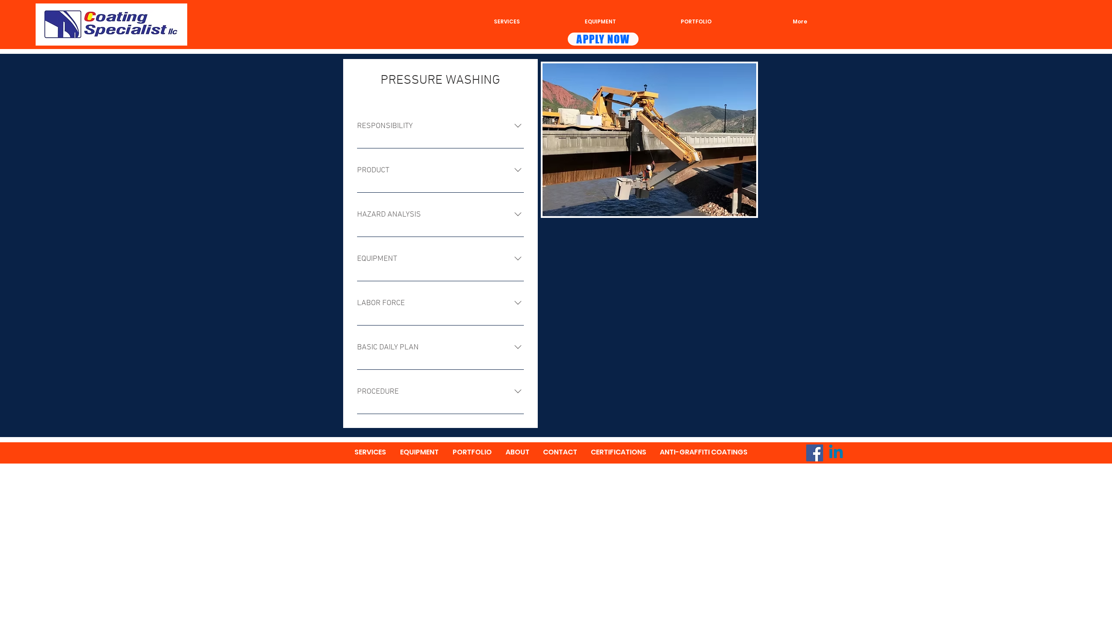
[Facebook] (814, 452)
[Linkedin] (835, 452)
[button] (649, 139)
